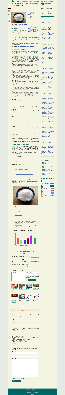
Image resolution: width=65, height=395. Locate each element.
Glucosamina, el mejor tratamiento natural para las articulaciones (51, 45)
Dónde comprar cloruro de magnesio (22, 289)
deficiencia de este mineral (26, 35)
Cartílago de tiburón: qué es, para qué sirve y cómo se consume (51, 103)
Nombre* (14, 351)
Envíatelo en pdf (9, 21)
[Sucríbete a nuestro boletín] (42, 186)
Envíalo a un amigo (9, 14)
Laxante (31, 16)
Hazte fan (52, 188)
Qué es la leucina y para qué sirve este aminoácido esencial (44, 94)
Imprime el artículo (9, 18)
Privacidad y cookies (35, 389)
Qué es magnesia (31, 12)
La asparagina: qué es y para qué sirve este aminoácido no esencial (44, 57)
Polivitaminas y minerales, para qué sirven (44, 33)
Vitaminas (43, 13)
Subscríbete (52, 183)
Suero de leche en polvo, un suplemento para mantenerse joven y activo (14, 290)
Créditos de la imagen (35, 392)
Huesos (31, 18)
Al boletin (42, 157)
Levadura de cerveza (18, 218)
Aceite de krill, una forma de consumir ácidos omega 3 (43, 147)
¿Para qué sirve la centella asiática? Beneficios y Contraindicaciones (50, 41)
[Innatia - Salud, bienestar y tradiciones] (15, 1)
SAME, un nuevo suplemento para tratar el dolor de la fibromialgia (43, 124)
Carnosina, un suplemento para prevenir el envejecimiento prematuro (50, 53)
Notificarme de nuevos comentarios (19, 378)
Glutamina (49, 22)
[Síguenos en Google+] (42, 191)
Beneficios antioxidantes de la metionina (29, 300)
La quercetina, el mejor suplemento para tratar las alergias (44, 112)
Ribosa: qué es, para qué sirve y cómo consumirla (44, 45)
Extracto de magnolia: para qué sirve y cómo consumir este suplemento (44, 52)
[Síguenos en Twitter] (42, 193)
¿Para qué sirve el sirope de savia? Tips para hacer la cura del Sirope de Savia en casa (44, 99)
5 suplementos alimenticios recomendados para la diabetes (51, 152)
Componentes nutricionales (30, 1)
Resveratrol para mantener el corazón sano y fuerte (44, 128)
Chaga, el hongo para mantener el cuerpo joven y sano (51, 107)
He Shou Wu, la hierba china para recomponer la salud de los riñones (51, 73)
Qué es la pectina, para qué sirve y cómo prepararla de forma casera (51, 34)
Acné (30, 20)
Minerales (43, 11)
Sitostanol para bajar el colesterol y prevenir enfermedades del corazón (51, 147)
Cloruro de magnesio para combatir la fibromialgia (24, 174)
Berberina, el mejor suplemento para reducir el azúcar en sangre (44, 69)
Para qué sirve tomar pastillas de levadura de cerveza (25, 46)
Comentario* (14, 358)
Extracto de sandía (18, 225)
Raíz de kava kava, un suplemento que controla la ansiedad (44, 135)
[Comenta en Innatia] (42, 181)
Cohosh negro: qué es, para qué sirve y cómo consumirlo (44, 86)
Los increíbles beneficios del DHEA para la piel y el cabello (51, 65)
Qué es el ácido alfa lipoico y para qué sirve (51, 138)
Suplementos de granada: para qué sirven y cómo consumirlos (50, 78)
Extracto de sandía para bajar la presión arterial (50, 135)
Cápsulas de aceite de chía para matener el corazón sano (44, 143)
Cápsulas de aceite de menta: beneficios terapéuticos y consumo (44, 139)
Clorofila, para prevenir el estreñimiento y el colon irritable (50, 57)
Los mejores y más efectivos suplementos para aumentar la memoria (44, 103)
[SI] (23, 253)
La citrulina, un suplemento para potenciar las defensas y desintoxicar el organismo (44, 152)
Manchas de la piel (33, 19)
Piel (30, 17)
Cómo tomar (50, 20)
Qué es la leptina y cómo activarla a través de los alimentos (51, 99)
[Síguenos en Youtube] (42, 183)
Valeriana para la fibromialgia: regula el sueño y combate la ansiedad (51, 117)
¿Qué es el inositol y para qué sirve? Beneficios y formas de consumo (44, 90)
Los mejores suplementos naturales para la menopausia (51, 121)
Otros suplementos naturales (33, 29)
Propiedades (50, 19)
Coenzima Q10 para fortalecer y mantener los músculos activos (44, 132)
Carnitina (43, 17)
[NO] (24, 253)
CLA (48, 17)
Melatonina (43, 25)
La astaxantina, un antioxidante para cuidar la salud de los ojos (51, 128)
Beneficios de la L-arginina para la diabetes (36, 300)
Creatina (43, 22)
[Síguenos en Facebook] (42, 188)
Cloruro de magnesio (18, 215)
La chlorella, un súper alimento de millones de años (51, 124)
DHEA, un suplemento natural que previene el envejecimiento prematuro (51, 143)
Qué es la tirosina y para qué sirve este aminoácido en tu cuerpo (50, 90)
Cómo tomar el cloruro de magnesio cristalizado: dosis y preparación (27, 141)
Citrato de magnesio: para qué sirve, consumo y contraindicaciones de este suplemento (51, 29)
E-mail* (13, 355)
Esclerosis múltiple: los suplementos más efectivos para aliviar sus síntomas (51, 86)
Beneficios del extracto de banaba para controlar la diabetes (44, 82)
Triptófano (49, 25)
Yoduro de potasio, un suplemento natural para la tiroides (44, 37)
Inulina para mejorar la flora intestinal (44, 116)
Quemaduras (32, 22)
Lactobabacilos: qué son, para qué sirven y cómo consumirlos (51, 81)
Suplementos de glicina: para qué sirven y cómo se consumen (51, 48)
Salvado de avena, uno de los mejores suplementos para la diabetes (44, 61)
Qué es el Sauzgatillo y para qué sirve (51, 132)
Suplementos (36, 1)
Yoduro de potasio (18, 221)
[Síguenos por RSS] (42, 195)
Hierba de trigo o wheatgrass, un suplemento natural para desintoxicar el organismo (44, 108)
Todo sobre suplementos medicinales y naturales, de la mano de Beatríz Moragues (13, 301)
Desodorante (32, 21)
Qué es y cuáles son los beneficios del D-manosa (22, 300)
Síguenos (52, 190)
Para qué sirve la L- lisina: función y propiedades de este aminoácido (44, 29)
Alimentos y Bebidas (23, 1)
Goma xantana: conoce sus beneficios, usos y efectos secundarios (29, 289)
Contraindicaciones (44, 20)
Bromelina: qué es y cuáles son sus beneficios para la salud (44, 73)
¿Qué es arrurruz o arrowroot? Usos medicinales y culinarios (36, 289)
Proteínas (49, 11)
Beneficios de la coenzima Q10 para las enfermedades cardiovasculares (51, 113)
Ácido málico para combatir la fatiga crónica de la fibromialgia (50, 69)
